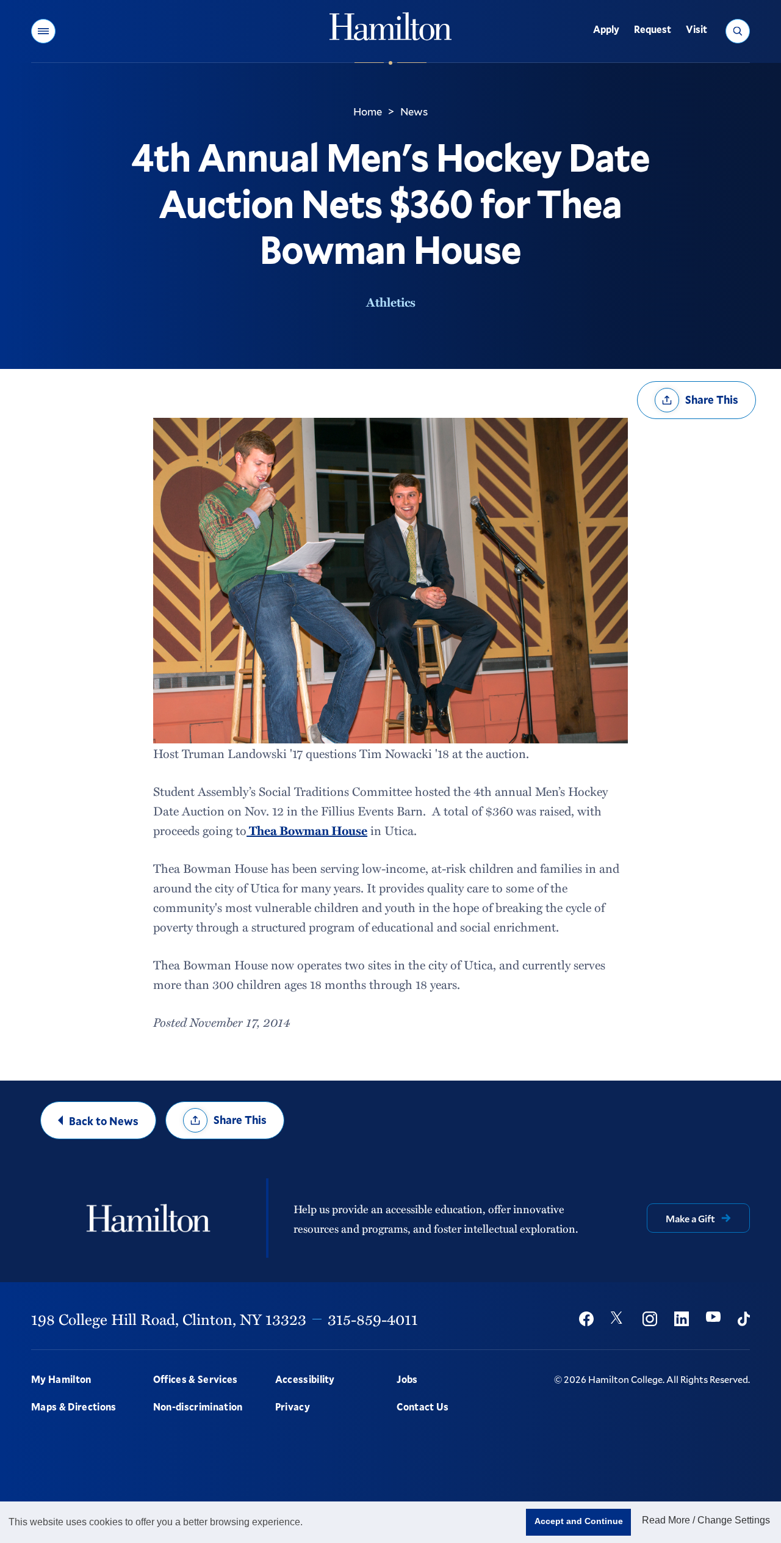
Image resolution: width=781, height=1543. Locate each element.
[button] (43, 31)
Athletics (391, 302)
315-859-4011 (373, 1318)
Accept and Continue (578, 1521)
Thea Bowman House (307, 830)
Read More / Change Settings (706, 1520)
